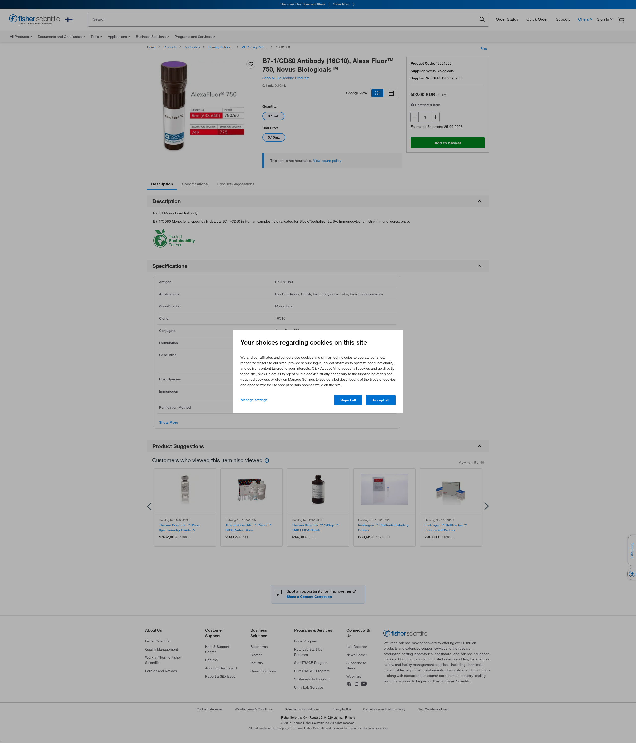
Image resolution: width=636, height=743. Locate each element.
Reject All (348, 400)
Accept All (380, 400)
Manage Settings (254, 400)
